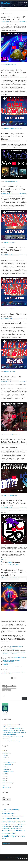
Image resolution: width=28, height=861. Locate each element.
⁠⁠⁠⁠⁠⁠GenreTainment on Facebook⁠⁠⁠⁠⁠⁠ (8, 661)
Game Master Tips (13, 128)
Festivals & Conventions (9, 762)
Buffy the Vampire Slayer (9, 813)
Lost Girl (3, 826)
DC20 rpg (11, 434)
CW (3, 818)
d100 (5, 181)
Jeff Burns (18, 824)
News (8, 21)
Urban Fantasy (8, 836)
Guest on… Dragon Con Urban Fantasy (11, 741)
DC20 (9, 434)
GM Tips (17, 128)
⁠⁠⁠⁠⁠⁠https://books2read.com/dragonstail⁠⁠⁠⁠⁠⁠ (19, 657)
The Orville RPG (10, 64)
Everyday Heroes (20, 821)
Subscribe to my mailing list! (9, 685)
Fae (25, 821)
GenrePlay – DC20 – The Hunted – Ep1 (11, 377)
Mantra (16, 857)
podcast (11, 828)
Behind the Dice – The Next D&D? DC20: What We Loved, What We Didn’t (13, 503)
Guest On (9, 140)
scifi (22, 828)
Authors (5, 757)
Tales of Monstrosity (6, 833)
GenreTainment (15, 577)
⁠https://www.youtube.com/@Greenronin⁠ (10, 649)
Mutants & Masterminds (5, 673)
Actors (5, 755)
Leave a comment (22, 21)
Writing (23, 836)
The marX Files (6, 787)
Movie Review (15, 826)
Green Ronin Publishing (20, 671)
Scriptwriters (6, 769)
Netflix (20, 826)
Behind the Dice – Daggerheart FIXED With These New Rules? (13, 440)
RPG (10, 21)
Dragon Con (10, 818)
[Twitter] (21, 3)
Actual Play (6, 64)
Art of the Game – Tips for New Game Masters (13, 315)
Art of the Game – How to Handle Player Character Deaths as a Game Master (13, 72)
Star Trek (7, 830)
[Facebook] (19, 3)
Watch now (4, 559)
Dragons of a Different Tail (9, 821)
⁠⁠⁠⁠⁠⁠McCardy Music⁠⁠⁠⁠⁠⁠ (5, 664)
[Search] (24, 698)
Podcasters (6, 766)
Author (10, 811)
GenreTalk (5, 773)
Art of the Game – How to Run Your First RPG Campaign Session (13, 250)
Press (4, 780)
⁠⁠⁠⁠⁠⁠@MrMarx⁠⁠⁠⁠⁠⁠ (11, 663)
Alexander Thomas (7, 671)
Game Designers (10, 577)
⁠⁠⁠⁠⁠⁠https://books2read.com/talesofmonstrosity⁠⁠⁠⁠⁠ (11, 660)
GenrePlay (15, 434)
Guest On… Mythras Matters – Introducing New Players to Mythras (13, 136)
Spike (3, 830)
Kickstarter (23, 824)
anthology (16, 809)
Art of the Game (6, 128)
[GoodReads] (24, 3)
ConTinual (15, 815)
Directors (6, 760)
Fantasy (14, 564)
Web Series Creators (8, 771)
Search (3, 696)
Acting (3, 809)
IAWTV (10, 824)
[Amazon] (23, 3)
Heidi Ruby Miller (5, 824)
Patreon (10, 562)
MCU (11, 826)
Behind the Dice (6, 495)
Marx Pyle (5, 3)
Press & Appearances (7, 783)
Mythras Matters (12, 181)
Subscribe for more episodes (8, 561)
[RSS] (26, 3)
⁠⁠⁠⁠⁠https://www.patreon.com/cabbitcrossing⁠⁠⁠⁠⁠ (14, 656)
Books (4, 750)
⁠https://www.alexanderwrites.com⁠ (16, 646)
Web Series (18, 836)
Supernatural (20, 830)
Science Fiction (18, 828)
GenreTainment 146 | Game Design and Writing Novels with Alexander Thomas (13, 572)
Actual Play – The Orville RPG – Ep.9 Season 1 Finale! (13, 18)
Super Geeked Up (12, 830)
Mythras (7, 181)
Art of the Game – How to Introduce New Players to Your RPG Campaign (13, 189)
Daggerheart (12, 495)
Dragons (17, 818)
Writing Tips (4, 838)
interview (14, 824)
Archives (3, 797)
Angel (11, 809)
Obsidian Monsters (5, 828)
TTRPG (15, 64)
